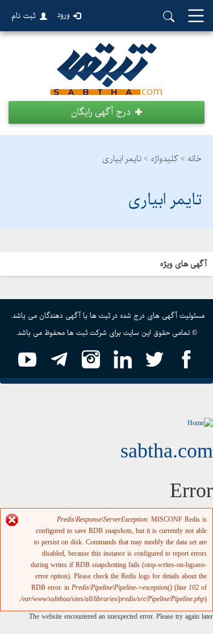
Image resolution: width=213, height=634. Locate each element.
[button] (106, 112)
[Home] (200, 423)
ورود (63, 15)
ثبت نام (23, 16)
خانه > (191, 159)
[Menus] (196, 16)
